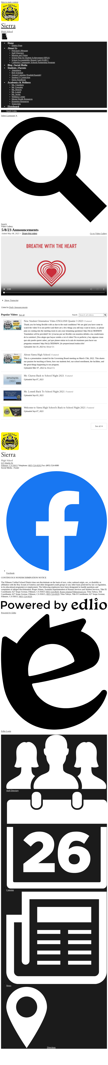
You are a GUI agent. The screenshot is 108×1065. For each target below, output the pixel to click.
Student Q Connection (21, 77)
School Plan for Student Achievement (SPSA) (31, 58)
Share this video (29, 233)
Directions (51, 1047)
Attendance (16, 70)
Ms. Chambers (18, 85)
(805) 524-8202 (35, 465)
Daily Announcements (18, 307)
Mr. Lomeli (16, 92)
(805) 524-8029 (52, 592)
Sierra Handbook (19, 80)
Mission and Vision (20, 55)
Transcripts (16, 104)
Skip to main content (9, 2)
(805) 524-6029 (52, 594)
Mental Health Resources (22, 99)
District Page (17, 45)
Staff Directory (18, 53)
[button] (10, 43)
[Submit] (105, 314)
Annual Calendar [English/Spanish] (26, 75)
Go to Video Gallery (98, 233)
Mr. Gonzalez (17, 87)
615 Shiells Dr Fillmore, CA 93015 (9, 464)
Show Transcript (11, 300)
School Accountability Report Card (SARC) (30, 60)
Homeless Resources (20, 101)
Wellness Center (18, 97)
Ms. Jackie (16, 94)
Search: (75, 315)
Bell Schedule (17, 73)
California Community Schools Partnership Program (33, 62)
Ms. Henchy (17, 90)
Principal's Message (20, 51)
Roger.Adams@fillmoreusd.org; (73, 592)
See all (21, 315)
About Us (50, 347)
